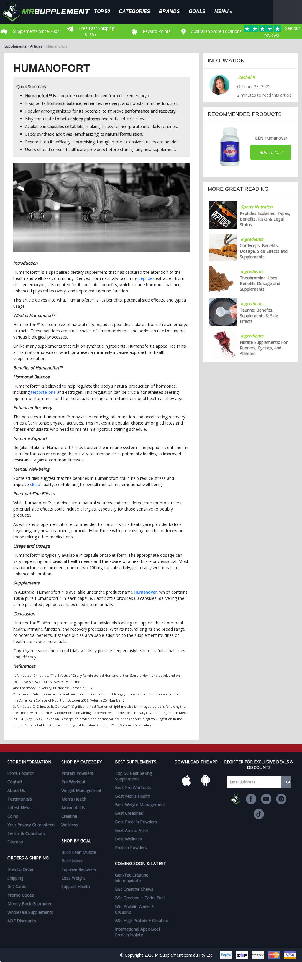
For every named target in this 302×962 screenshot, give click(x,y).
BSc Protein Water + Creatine (134, 909)
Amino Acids (73, 807)
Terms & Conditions (26, 833)
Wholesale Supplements (30, 912)
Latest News (19, 807)
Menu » (223, 11)
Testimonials (19, 799)
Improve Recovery (78, 869)
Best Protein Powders (136, 822)
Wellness (69, 824)
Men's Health (73, 799)
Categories (134, 11)
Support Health (75, 886)
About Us (16, 790)
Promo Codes (20, 895)
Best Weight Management (140, 804)
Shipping (15, 878)
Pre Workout (73, 782)
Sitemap (15, 842)
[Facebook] (251, 799)
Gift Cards (16, 886)
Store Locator (20, 773)
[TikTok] (259, 814)
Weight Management (81, 790)
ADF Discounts (21, 921)
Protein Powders (77, 773)
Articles (36, 46)
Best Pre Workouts (133, 787)
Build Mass (71, 861)
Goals (197, 11)
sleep (35, 484)
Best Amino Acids (132, 830)
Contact (14, 782)
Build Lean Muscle (78, 852)
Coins (12, 816)
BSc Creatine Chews (134, 889)
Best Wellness (128, 839)
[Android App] (205, 779)
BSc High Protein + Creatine (141, 920)
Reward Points (156, 31)
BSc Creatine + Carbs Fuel (140, 898)
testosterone (43, 392)
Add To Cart (271, 152)
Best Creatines (129, 813)
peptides (146, 278)
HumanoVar (145, 592)
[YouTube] (266, 799)
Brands (169, 11)
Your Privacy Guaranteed (31, 824)
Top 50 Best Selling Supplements (133, 776)
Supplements (15, 46)
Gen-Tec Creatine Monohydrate (131, 877)
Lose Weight (73, 878)
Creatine (69, 816)
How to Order (20, 869)
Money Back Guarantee (29, 903)
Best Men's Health (132, 796)
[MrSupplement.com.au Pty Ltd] (236, 799)
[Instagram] (281, 799)
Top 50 (102, 11)
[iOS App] (186, 779)
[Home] (51, 12)
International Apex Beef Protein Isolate (137, 931)
